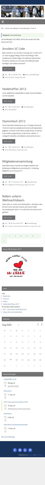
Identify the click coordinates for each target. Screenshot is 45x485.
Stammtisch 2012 (13, 121)
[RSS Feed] (25, 450)
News (26, 74)
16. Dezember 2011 (17, 182)
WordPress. (39, 455)
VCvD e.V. (6, 299)
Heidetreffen (13, 109)
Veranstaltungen (34, 74)
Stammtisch (12, 150)
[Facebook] (15, 450)
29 (34, 360)
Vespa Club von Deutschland (12, 312)
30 (40, 360)
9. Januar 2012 (15, 107)
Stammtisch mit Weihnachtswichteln (16, 424)
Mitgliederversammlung (17, 161)
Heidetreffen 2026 (10, 379)
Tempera (31, 455)
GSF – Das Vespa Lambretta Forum (15, 309)
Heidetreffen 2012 (14, 89)
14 (28, 348)
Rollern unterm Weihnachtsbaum (13, 198)
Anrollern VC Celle (13, 48)
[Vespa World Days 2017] (16, 281)
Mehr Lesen (8, 69)
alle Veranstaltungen (8, 437)
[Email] (30, 450)
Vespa (5, 301)
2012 (6, 77)
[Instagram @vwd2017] (20, 450)
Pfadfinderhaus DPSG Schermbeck (19, 409)
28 (28, 360)
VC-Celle (8, 6)
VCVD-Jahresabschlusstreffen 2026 (16, 402)
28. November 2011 (17, 223)
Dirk (6, 74)
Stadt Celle (6, 296)
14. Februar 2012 (16, 74)
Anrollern (11, 77)
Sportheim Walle (13, 386)
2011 (6, 226)
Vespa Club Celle (20, 77)
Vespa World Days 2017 (11, 304)
